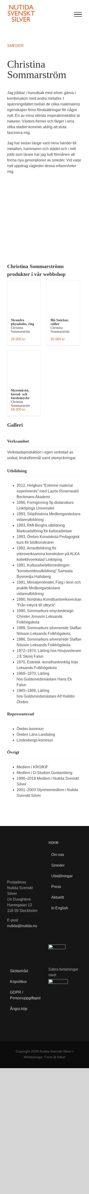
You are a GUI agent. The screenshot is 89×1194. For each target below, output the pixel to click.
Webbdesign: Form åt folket (44, 1057)
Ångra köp (18, 1009)
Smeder (58, 865)
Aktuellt (57, 897)
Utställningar (62, 876)
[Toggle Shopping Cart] (56, 14)
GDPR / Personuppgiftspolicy (22, 995)
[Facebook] (10, 948)
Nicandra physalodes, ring (22, 325)
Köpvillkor (18, 982)
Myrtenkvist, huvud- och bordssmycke (20, 398)
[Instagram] (20, 948)
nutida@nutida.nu (22, 926)
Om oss (57, 855)
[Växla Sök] (66, 14)
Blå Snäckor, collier (60, 325)
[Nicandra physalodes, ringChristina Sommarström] (23, 297)
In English (59, 908)
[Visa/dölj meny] (78, 14)
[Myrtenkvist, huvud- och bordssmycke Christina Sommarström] (23, 367)
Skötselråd (19, 971)
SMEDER (15, 46)
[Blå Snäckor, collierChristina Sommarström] (63, 297)
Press (56, 887)
